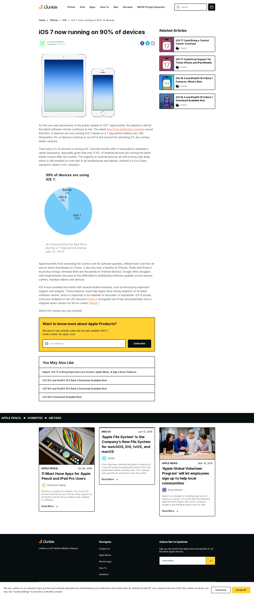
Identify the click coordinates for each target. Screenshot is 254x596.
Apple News (105, 555)
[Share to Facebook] (142, 43)
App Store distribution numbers (126, 129)
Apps (92, 7)
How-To (104, 7)
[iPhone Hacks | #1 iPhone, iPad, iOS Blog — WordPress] (48, 7)
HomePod (16, 418)
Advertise (103, 574)
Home (42, 20)
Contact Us (104, 548)
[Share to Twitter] (148, 43)
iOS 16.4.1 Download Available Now (62, 396)
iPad (82, 7)
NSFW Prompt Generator (151, 7)
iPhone (71, 7)
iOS (65, 20)
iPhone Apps (105, 561)
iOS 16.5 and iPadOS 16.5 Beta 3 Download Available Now (75, 380)
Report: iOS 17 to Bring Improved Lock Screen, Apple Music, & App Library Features (89, 371)
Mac (116, 7)
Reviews (128, 7)
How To (103, 568)
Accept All (241, 590)
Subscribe (139, 343)
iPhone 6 (91, 299)
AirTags (36, 418)
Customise (220, 590)
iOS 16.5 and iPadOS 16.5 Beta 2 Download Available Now (75, 388)
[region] (127, 589)
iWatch (94, 303)
